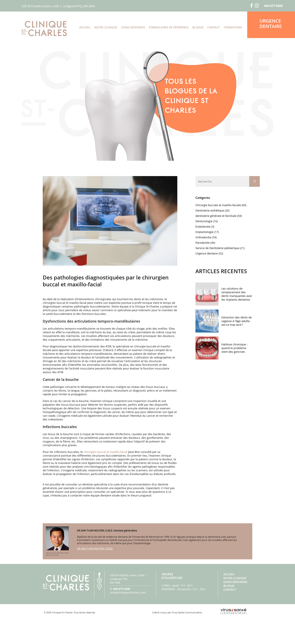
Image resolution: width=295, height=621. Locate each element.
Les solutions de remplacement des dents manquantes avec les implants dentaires (236, 294)
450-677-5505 (273, 6)
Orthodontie (203, 237)
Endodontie (202, 226)
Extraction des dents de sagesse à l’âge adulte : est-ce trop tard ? (236, 321)
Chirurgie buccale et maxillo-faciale (218, 205)
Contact (213, 27)
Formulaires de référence (169, 27)
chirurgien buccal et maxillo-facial (105, 452)
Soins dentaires (133, 27)
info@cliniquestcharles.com (128, 592)
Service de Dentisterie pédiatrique (217, 248)
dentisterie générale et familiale (215, 216)
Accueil (84, 27)
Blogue (197, 27)
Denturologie (203, 221)
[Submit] (254, 181)
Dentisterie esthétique (209, 210)
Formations (233, 27)
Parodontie (202, 242)
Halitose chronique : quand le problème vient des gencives (234, 348)
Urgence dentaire (271, 23)
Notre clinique (105, 27)
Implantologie (204, 232)
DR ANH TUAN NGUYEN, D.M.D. (95, 548)
